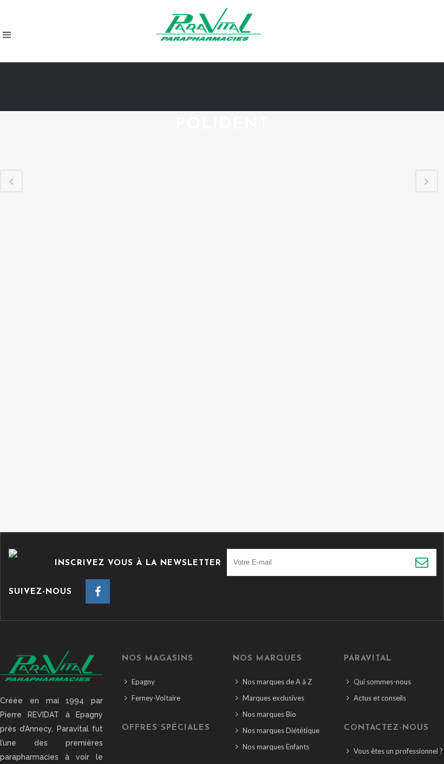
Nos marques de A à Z (277, 681)
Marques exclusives (273, 698)
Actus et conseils (380, 698)
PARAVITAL (367, 659)
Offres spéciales (166, 728)
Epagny (143, 681)
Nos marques (267, 659)
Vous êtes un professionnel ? (398, 751)
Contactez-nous (386, 728)
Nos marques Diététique (281, 730)
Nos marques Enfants (276, 746)
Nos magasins (157, 659)
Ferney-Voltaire (156, 698)
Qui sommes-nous (382, 681)
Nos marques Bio (269, 714)
